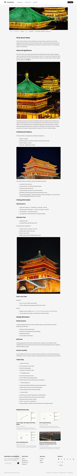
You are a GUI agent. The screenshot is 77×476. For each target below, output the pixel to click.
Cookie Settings (70, 472)
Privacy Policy (48, 472)
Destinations (16, 31)
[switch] (60, 462)
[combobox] (61, 465)
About (41, 460)
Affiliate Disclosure (62, 472)
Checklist (42, 458)
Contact (41, 462)
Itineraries (24, 464)
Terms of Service (55, 472)
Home (11, 31)
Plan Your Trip (25, 462)
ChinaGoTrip (10, 2)
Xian (26, 31)
